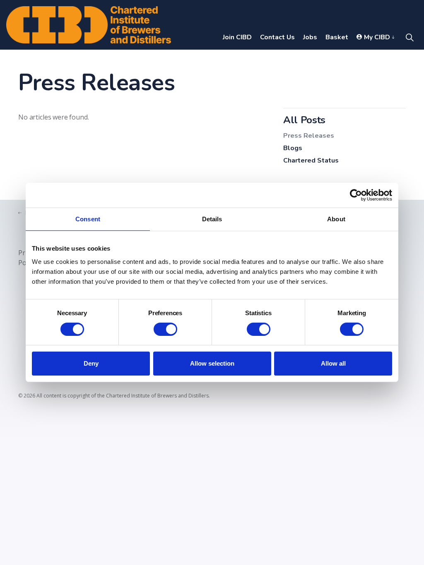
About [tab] (336, 219)
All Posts (304, 120)
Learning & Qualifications (50, 62)
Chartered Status (311, 160)
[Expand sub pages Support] (318, 62)
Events (258, 62)
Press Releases (308, 135)
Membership (130, 62)
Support (299, 62)
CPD (173, 62)
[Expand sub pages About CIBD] (373, 62)
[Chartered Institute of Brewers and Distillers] (88, 24)
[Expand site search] (409, 37)
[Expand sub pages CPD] (185, 62)
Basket (336, 37)
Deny (91, 363)
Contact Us (277, 37)
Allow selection (212, 363)
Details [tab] (212, 219)
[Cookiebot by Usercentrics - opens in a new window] (356, 195)
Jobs (310, 37)
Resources (214, 62)
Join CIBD (237, 37)
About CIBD (348, 62)
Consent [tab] (87, 219)
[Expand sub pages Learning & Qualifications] (98, 62)
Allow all (333, 363)
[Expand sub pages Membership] (156, 62)
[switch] (165, 329)
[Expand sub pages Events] (274, 62)
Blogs (292, 148)
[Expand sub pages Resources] (237, 62)
